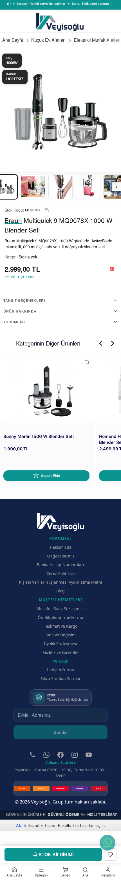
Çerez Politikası (60, 573)
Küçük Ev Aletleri (48, 40)
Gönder (60, 732)
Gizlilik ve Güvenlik (60, 652)
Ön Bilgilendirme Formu (60, 617)
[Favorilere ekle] (87, 362)
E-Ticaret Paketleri (57, 825)
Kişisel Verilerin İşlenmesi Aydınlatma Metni (60, 582)
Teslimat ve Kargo (60, 626)
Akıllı (21, 825)
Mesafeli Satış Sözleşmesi (61, 608)
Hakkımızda (60, 547)
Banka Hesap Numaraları (60, 564)
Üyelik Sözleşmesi (60, 643)
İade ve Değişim (60, 634)
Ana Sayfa (12, 40)
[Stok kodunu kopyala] (46, 210)
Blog (60, 591)
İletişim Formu (60, 669)
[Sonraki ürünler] (112, 343)
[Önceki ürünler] (100, 343)
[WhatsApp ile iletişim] (107, 843)
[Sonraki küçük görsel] (116, 186)
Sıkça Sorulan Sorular (61, 678)
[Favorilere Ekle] (110, 854)
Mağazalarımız (61, 556)
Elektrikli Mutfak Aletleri (97, 40)
